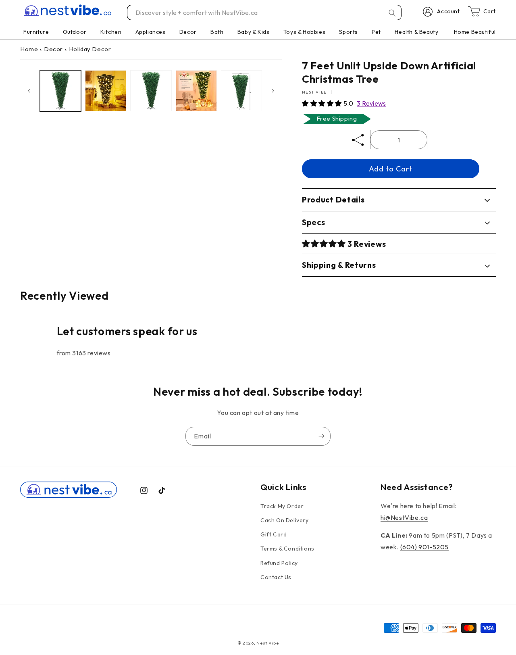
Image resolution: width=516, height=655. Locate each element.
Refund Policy (279, 563)
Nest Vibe (267, 643)
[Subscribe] (321, 436)
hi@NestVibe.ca (404, 517)
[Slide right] (273, 91)
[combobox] (264, 12)
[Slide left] (29, 91)
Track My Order (282, 506)
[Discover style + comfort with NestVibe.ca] (392, 13)
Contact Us (275, 577)
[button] (322, 103)
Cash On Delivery (284, 520)
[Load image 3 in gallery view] (150, 90)
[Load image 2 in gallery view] (105, 90)
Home (29, 49)
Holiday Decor (90, 49)
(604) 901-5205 (424, 547)
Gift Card (273, 534)
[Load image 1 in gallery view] (60, 90)
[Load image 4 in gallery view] (196, 90)
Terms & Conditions (287, 548)
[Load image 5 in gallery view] (241, 90)
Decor (53, 49)
